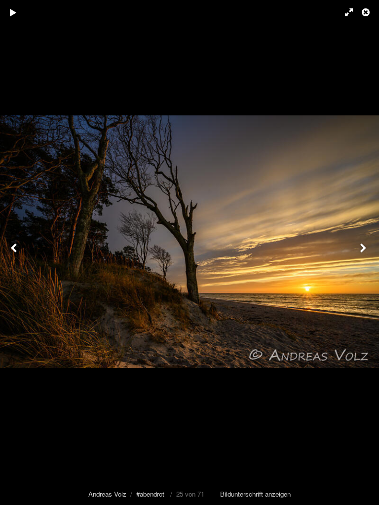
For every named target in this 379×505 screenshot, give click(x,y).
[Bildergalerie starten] (13, 12)
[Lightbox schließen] (366, 12)
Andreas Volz (107, 494)
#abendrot (150, 494)
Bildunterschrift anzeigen (255, 494)
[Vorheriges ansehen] (15, 252)
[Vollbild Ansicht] (344, 12)
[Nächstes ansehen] (364, 252)
